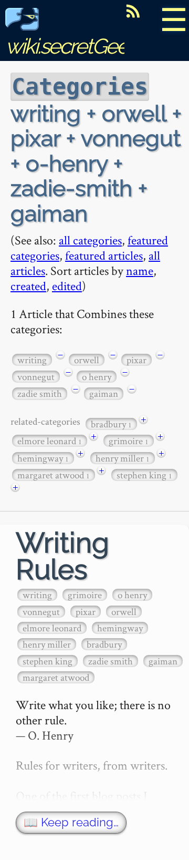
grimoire (129, 441)
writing (32, 360)
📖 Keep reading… (71, 822)
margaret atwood (53, 475)
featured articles (104, 255)
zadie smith (39, 393)
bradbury (111, 424)
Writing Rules (62, 556)
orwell (86, 360)
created (28, 286)
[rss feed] (132, 11)
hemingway (43, 458)
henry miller (123, 458)
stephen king (144, 475)
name (139, 270)
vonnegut (36, 377)
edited (67, 286)
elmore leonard (49, 441)
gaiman (103, 393)
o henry (96, 377)
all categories (90, 240)
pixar (136, 360)
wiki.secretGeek (71, 46)
